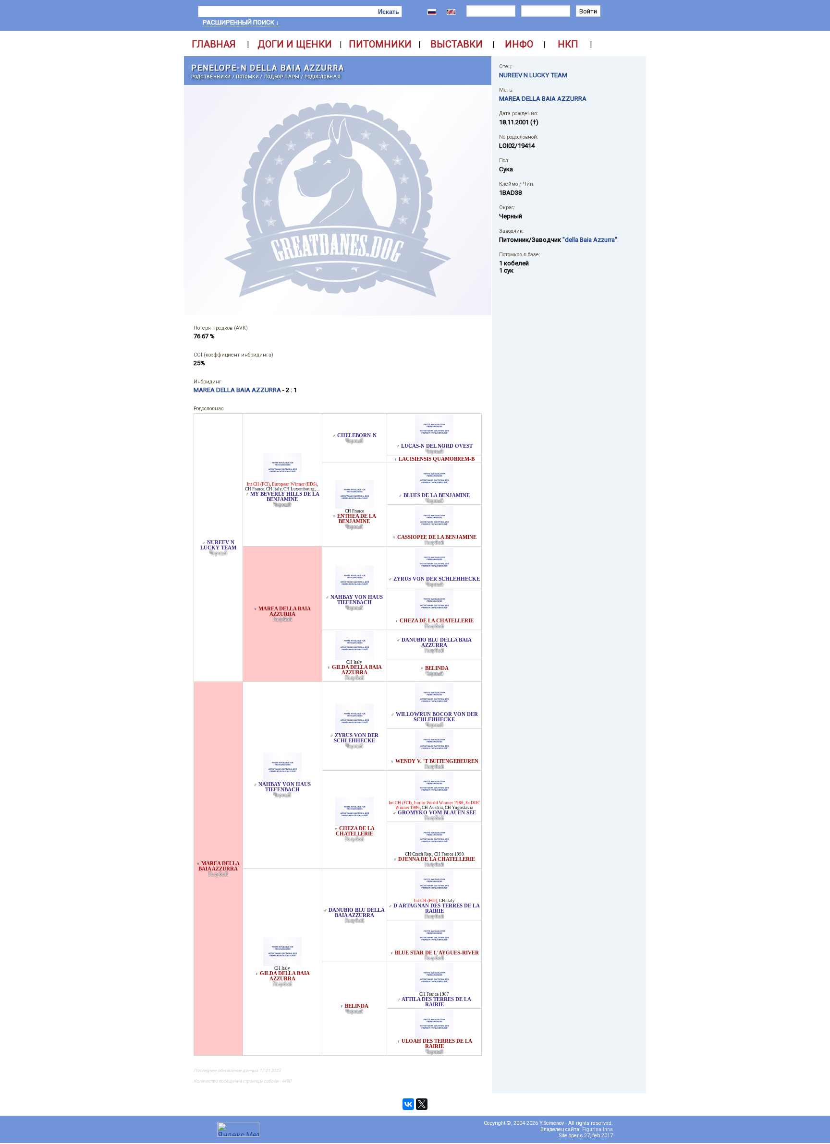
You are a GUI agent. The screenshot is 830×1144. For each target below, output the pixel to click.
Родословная (323, 76)
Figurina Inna (597, 1129)
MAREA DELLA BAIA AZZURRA (284, 611)
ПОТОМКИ (247, 76)
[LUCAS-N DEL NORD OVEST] (434, 440)
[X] (421, 1104)
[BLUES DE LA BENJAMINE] (434, 490)
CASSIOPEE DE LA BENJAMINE (436, 537)
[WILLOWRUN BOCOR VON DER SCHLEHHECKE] (434, 709)
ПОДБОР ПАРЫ (282, 76)
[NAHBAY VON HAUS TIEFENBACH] (354, 591)
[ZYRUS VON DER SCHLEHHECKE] (434, 573)
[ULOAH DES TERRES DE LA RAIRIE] (434, 1035)
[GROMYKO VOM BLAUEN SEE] (434, 797)
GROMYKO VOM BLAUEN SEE (437, 812)
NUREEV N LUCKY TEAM (218, 545)
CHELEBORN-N (357, 435)
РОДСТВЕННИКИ (211, 76)
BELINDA (437, 668)
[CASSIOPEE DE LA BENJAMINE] (434, 531)
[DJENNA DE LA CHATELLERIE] (434, 849)
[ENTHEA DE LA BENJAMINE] (354, 506)
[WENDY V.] (434, 756)
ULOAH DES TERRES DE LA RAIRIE (437, 1043)
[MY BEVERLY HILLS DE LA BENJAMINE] (282, 479)
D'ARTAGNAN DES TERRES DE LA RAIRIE (436, 908)
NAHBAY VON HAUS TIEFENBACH (356, 600)
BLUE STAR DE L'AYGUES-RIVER (437, 952)
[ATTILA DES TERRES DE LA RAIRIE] (434, 989)
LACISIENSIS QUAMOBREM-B (437, 459)
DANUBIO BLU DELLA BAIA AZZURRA (437, 642)
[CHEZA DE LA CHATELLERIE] (434, 615)
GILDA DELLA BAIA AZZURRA (357, 670)
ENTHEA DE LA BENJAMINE (356, 518)
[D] (434, 895)
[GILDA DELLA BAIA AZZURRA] (354, 657)
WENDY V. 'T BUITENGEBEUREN (436, 761)
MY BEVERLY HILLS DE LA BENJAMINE (284, 496)
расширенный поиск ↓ (241, 22)
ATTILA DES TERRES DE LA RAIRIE (436, 1002)
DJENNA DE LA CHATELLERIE (436, 859)
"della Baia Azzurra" (589, 239)
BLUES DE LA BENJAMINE (436, 495)
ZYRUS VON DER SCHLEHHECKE (436, 579)
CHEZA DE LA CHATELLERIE (437, 620)
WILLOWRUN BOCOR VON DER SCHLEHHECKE (437, 717)
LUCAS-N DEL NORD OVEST (437, 446)
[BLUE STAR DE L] (434, 947)
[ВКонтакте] (408, 1104)
